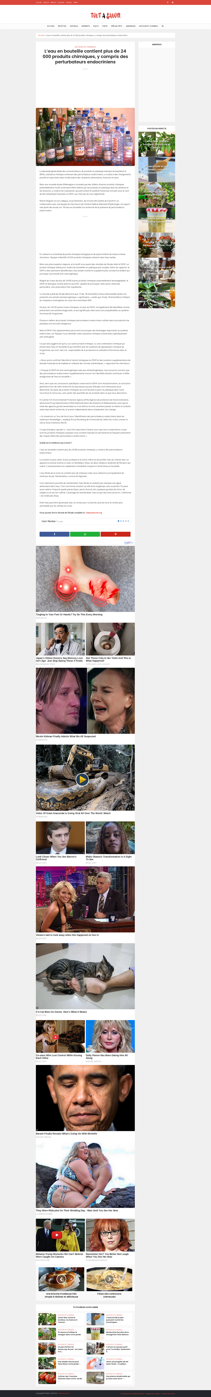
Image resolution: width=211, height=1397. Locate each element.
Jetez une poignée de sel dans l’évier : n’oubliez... (117, 1362)
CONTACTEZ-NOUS (168, 1394)
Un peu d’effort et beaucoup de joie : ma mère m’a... (70, 1349)
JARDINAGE (130, 26)
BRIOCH (53, 2)
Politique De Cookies (152, 1394)
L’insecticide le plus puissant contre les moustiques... (115, 1319)
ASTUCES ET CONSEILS (148, 26)
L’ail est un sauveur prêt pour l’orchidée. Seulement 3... (118, 1349)
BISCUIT (46, 2)
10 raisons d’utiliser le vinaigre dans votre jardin (69, 1333)
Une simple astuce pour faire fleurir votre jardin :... (69, 1362)
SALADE (69, 2)
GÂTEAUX (74, 26)
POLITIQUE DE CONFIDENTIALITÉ (132, 1394)
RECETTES (62, 26)
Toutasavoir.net (63, 1393)
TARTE (75, 2)
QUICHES (61, 2)
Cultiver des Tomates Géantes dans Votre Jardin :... (70, 1378)
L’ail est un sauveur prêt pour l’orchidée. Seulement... (157, 270)
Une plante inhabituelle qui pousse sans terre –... (118, 1377)
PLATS (95, 26)
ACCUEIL (39, 2)
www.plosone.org (94, 512)
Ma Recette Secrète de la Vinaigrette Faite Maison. (117, 1333)
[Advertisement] (85, 87)
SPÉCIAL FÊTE (116, 26)
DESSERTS (86, 26)
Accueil (41, 35)
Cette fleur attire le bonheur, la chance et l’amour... (67, 1319)
